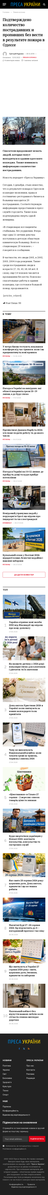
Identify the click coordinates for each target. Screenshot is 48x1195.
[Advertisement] (24, 87)
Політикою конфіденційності (14, 1149)
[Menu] (4, 4)
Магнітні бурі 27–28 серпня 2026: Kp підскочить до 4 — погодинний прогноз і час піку (26, 928)
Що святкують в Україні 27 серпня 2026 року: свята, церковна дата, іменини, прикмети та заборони (24, 971)
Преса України (37, 1164)
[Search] (44, 4)
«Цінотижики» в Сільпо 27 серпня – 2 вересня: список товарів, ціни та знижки (24, 797)
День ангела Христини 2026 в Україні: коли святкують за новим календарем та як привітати (26, 709)
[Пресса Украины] (25, 4)
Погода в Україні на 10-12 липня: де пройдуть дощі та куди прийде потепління (23, 474)
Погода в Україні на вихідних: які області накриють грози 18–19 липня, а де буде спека (22, 391)
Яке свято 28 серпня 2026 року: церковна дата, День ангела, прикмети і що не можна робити (26, 885)
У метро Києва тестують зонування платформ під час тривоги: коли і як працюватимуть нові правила (23, 349)
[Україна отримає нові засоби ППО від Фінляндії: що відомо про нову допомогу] (24, 607)
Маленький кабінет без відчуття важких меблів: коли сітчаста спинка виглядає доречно (26, 1015)
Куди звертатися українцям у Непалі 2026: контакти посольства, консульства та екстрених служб (25, 840)
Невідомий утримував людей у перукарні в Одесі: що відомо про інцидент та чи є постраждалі (21, 516)
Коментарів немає (12, 60)
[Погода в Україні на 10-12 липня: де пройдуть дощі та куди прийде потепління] (24, 456)
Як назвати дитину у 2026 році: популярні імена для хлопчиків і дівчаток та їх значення (27, 666)
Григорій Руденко (16, 54)
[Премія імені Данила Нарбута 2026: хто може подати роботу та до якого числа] (24, 414)
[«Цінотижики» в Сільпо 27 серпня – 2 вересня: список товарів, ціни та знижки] (24, 779)
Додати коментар (24, 575)
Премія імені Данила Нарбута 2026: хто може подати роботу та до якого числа (23, 433)
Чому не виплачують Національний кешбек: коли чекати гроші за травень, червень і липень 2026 (25, 754)
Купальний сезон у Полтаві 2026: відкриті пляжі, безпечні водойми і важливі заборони (23, 558)
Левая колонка (29, 57)
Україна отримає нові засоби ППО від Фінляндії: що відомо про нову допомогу (26, 625)
